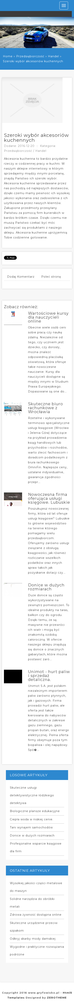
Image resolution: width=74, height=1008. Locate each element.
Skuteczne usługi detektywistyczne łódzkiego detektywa (32, 795)
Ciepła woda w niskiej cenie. (31, 819)
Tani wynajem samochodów (31, 827)
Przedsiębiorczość (30, 56)
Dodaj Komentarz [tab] (21, 276)
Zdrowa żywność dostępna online (36, 914)
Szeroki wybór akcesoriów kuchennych (33, 61)
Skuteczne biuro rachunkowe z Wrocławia (45, 408)
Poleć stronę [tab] (51, 276)
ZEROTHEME (57, 997)
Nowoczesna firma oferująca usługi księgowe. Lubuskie (49, 498)
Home (8, 56)
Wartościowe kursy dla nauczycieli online (48, 317)
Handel (53, 56)
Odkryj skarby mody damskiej (33, 938)
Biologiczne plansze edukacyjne (35, 811)
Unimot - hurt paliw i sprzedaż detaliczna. (49, 675)
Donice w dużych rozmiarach (46, 587)
